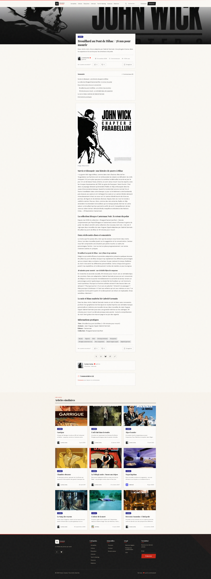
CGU (126, 552)
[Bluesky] (61, 552)
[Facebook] (56, 552)
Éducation (86, 3)
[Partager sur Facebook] (101, 356)
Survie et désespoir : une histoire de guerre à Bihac (93, 79)
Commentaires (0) (128, 74)
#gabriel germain (125, 341)
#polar (81, 338)
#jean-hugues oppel (112, 341)
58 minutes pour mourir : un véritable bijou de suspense (96, 91)
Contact (110, 548)
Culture (80, 3)
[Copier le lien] (114, 356)
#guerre (87, 338)
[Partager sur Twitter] (96, 356)
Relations (116, 3)
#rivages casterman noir (85, 341)
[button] (105, 25)
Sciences (109, 3)
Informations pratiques (85, 97)
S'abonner (148, 556)
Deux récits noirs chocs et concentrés (89, 85)
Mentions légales (129, 545)
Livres (80, 36)
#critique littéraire (102, 338)
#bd (93, 338)
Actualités (73, 3)
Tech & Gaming (101, 3)
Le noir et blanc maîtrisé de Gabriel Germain (91, 94)
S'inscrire (151, 3)
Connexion (143, 3)
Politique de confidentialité (129, 548)
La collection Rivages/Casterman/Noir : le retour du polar (95, 82)
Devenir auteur (112, 551)
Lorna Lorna (88, 364)
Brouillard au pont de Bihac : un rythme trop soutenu (95, 88)
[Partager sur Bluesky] (105, 356)
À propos (110, 545)
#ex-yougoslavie (99, 341)
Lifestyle (93, 3)
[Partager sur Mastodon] (110, 356)
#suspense (113, 338)
